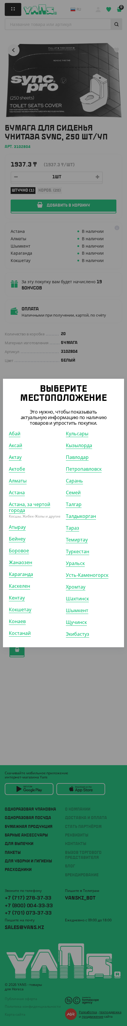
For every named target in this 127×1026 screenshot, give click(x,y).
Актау (15, 457)
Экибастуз (77, 634)
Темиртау (77, 539)
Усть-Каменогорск (87, 575)
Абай (14, 433)
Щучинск (76, 622)
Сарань (74, 480)
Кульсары (77, 433)
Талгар (74, 504)
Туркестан (77, 551)
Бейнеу (17, 539)
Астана (17, 492)
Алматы (18, 480)
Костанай (20, 633)
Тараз (72, 528)
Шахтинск (77, 598)
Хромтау (75, 587)
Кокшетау (20, 609)
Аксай (15, 445)
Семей (73, 492)
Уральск (75, 563)
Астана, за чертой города (29, 507)
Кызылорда (79, 445)
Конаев (17, 621)
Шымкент (77, 610)
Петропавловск (84, 469)
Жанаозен (20, 562)
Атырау (17, 527)
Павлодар (77, 457)
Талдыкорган (81, 516)
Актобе (17, 469)
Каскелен (19, 586)
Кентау (17, 597)
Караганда (21, 574)
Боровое (19, 550)
